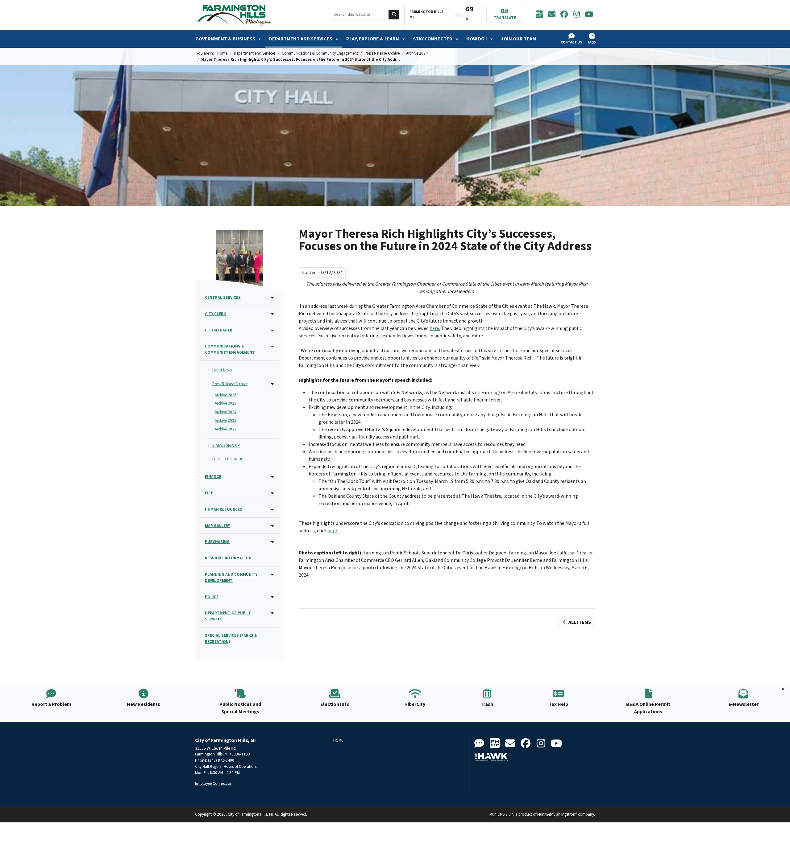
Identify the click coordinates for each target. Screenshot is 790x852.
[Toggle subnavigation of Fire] (272, 493)
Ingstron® (569, 814)
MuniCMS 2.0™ (501, 814)
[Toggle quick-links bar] (783, 689)
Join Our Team (518, 38)
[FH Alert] (539, 15)
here (332, 530)
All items (579, 622)
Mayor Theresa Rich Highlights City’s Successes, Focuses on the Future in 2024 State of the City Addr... (300, 59)
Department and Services (301, 38)
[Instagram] (576, 15)
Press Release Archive (382, 53)
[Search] (394, 14)
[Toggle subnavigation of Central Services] (272, 298)
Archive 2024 (417, 53)
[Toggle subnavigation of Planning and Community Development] (272, 575)
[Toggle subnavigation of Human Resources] (272, 510)
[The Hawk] (491, 757)
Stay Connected (433, 38)
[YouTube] (589, 15)
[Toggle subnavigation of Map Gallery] (272, 526)
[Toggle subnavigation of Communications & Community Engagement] (272, 347)
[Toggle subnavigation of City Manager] (272, 330)
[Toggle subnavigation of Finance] (272, 477)
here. (435, 328)
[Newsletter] (552, 15)
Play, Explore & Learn (373, 38)
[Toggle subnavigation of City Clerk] (272, 314)
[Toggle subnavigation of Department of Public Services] (272, 613)
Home (222, 53)
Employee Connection (213, 783)
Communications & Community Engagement (320, 53)
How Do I (477, 38)
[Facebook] (564, 15)
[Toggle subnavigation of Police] (272, 597)
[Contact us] (479, 744)
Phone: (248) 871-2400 (214, 760)
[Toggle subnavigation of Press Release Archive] (272, 384)
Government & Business (225, 38)
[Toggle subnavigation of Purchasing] (272, 542)
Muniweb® (545, 814)
